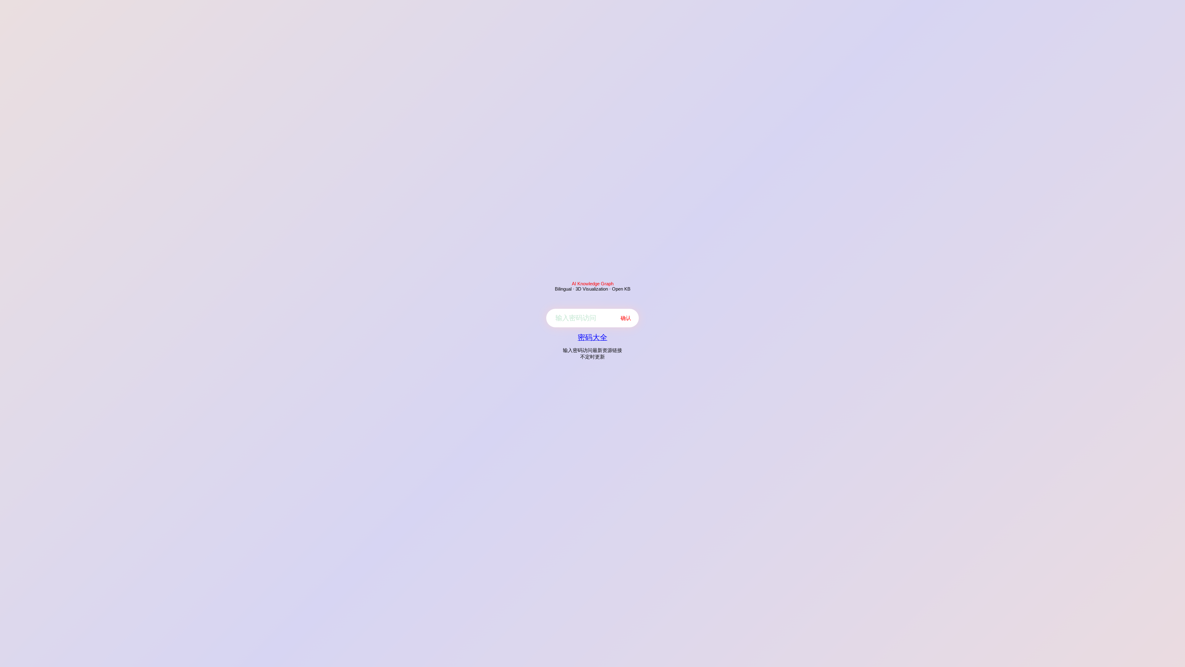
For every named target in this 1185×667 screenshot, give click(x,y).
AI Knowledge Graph (592, 283)
